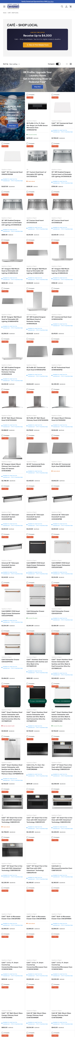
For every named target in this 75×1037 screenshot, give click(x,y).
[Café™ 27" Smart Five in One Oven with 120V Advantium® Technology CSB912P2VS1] (62, 749)
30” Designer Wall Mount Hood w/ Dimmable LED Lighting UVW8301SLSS (10, 271)
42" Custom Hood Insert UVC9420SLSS (35, 221)
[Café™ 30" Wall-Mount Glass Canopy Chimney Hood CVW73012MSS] (12, 997)
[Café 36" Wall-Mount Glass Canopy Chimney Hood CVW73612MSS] (62, 997)
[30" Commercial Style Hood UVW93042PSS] (62, 301)
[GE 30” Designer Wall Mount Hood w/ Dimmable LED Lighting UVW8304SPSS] (37, 253)
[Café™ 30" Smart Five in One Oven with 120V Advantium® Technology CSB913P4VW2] (62, 802)
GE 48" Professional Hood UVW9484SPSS (61, 369)
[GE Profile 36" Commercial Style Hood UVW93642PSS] (37, 352)
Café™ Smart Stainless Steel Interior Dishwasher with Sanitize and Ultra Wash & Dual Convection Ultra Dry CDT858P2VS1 (62, 664)
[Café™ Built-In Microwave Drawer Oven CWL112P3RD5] (37, 901)
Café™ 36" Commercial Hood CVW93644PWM (62, 124)
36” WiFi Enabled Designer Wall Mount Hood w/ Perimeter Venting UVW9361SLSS (11, 371)
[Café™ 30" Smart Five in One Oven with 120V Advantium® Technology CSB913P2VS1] (12, 802)
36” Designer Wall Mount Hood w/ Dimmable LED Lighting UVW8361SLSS (60, 271)
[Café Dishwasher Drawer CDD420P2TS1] (37, 595)
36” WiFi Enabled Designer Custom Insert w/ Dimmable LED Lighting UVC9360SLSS (12, 222)
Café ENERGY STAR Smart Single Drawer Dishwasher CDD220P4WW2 (11, 613)
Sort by (5, 64)
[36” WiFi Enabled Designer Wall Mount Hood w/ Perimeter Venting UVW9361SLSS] (12, 352)
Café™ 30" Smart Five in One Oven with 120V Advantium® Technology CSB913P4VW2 (62, 820)
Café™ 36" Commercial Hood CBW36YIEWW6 (12, 173)
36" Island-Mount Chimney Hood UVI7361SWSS (61, 419)
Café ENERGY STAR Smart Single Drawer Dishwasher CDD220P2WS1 (61, 565)
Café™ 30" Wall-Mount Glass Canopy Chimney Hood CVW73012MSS (12, 1015)
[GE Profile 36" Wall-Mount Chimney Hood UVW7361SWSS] (37, 402)
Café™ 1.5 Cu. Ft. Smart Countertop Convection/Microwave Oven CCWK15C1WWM (37, 966)
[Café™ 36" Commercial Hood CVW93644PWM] (62, 107)
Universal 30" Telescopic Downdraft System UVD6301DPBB (10, 517)
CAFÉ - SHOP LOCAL (13, 12)
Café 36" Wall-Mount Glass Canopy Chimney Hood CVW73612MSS (61, 1015)
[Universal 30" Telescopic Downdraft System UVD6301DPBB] (12, 499)
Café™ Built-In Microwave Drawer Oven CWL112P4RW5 (61, 918)
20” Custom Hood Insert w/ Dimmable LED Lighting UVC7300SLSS (36, 174)
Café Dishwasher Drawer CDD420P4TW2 (10, 661)
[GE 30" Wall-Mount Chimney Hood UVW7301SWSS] (12, 402)
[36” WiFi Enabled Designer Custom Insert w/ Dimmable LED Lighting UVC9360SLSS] (12, 204)
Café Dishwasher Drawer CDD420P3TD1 (60, 612)
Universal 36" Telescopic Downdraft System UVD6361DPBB (60, 517)
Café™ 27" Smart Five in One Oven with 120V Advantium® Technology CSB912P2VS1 (62, 767)
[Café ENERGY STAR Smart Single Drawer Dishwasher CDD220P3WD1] (37, 547)
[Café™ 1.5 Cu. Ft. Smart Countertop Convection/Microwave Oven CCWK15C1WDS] (62, 947)
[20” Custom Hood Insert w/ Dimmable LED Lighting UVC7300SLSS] (37, 156)
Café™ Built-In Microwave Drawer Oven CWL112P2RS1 (11, 918)
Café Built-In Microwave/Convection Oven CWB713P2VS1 (62, 868)
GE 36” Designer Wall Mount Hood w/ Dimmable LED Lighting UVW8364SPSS (12, 319)
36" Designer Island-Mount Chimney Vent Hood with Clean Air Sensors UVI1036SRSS (11, 467)
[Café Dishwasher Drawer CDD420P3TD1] (62, 595)
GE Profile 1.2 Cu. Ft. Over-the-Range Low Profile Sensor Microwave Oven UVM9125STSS (37, 126)
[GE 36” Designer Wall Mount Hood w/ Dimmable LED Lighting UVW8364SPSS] (12, 301)
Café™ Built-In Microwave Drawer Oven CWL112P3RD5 (36, 918)
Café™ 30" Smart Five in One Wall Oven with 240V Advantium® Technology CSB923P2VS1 (37, 869)
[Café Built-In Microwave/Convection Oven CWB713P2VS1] (62, 850)
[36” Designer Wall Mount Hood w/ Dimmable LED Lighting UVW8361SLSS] (62, 253)
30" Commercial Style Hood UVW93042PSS (61, 318)
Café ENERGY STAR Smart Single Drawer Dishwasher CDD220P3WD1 (36, 565)
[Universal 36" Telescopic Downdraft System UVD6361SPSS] (12, 547)
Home (4, 12)
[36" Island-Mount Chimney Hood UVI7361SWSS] (62, 402)
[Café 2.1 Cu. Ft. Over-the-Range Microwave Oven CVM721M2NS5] (37, 749)
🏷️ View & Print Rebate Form (37, 45)
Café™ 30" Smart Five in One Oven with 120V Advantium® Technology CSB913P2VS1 (12, 820)
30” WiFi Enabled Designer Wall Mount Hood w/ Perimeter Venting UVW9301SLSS (36, 320)
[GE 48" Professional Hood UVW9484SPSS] (62, 352)
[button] (71, 6)
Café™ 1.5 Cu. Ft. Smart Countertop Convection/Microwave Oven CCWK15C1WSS (12, 966)
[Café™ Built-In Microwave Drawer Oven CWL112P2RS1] (12, 901)
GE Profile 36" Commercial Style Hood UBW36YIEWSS (61, 465)
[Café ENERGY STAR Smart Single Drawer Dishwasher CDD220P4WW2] (12, 595)
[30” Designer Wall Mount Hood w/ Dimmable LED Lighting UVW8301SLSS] (12, 253)
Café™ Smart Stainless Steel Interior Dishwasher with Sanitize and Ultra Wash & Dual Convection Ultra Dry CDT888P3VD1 (37, 716)
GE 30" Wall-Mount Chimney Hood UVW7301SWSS (12, 419)
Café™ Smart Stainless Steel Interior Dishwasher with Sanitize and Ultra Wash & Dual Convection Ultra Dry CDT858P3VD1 (12, 716)
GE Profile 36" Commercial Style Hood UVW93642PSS (36, 369)
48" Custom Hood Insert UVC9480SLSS (60, 221)
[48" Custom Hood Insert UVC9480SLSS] (62, 204)
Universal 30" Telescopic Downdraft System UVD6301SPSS (35, 517)
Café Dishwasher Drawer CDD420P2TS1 (35, 612)
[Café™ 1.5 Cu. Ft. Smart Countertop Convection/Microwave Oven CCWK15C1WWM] (37, 947)
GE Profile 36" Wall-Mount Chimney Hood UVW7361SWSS (37, 419)
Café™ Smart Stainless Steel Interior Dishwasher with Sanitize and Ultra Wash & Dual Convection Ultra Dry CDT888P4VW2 (62, 716)
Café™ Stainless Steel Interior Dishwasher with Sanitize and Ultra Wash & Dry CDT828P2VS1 (37, 663)
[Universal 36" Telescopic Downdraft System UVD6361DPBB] (62, 499)
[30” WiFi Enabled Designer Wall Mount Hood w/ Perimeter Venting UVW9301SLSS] (37, 301)
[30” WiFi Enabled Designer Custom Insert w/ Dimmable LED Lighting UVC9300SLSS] (62, 156)
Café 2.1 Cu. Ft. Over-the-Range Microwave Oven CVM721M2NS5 (36, 767)
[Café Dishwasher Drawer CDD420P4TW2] (12, 644)
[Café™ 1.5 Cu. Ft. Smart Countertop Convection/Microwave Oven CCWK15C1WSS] (12, 947)
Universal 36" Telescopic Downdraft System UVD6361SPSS (10, 565)
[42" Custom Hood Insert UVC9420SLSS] (37, 204)
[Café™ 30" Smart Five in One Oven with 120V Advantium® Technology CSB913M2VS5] (12, 850)
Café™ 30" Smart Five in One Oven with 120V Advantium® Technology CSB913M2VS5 (12, 868)
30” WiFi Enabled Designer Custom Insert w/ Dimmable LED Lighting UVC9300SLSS (62, 174)
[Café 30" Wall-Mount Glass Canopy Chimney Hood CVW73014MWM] (37, 997)
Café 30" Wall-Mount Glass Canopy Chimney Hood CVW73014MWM (36, 1015)
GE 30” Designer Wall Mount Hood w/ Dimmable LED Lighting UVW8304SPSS (37, 271)
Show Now (12, 126)
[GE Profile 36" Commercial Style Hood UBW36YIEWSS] (62, 448)
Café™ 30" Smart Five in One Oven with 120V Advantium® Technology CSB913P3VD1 (37, 820)
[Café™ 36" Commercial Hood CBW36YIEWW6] (12, 156)
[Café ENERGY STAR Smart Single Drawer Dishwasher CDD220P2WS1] (62, 547)
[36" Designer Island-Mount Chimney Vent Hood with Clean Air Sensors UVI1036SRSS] (12, 448)
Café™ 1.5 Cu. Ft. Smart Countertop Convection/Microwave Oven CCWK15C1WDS (62, 966)
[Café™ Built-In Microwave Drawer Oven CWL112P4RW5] (62, 901)
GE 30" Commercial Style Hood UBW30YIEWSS (36, 465)
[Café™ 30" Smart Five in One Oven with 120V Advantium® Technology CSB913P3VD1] (37, 802)
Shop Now (50, 1)
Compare (51, 64)
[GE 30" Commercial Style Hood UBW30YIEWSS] (37, 448)
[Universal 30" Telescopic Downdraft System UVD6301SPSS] (37, 499)
